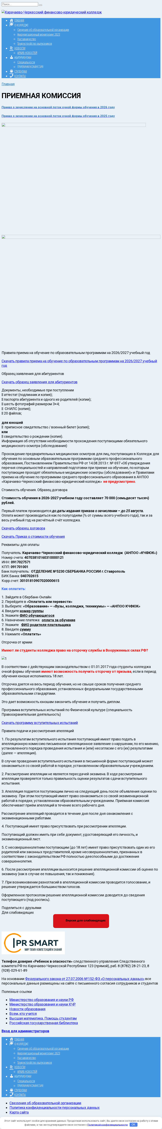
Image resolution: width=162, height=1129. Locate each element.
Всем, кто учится (23, 1013)
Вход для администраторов (25, 1031)
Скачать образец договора (23, 528)
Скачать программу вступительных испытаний (40, 723)
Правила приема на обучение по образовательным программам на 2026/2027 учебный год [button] (76, 353)
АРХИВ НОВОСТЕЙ (27, 52)
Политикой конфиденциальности (107, 1124)
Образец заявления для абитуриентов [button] (33, 374)
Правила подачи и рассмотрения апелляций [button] (38, 731)
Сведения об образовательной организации (43, 29)
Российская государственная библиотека (43, 1023)
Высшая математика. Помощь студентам (43, 1018)
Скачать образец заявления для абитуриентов (39, 382)
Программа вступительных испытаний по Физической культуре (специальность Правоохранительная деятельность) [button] (67, 712)
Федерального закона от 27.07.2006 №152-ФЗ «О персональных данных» (84, 979)
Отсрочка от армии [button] (17, 642)
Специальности (26, 62)
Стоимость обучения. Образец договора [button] (34, 490)
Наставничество (26, 39)
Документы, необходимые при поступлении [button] (38, 390)
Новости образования (27, 1009)
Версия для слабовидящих (85, 920)
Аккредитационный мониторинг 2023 (38, 34)
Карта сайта (19, 1112)
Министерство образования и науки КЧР (42, 1004)
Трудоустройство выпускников (34, 43)
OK (133, 1124)
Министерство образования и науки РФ (41, 1000)
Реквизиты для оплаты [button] (21, 545)
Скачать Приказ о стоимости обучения (33, 536)
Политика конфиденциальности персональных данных (54, 1107)
